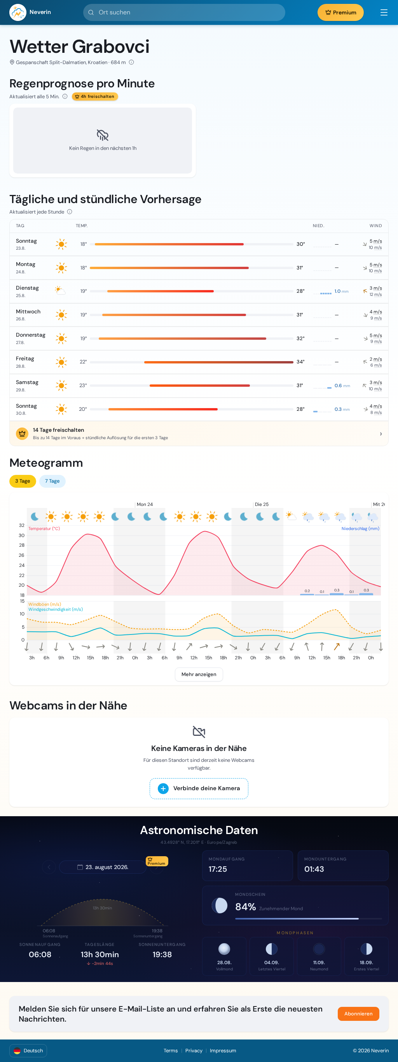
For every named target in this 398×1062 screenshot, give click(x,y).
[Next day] (157, 867)
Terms (171, 1050)
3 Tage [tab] (22, 481)
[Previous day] (49, 867)
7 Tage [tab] (52, 481)
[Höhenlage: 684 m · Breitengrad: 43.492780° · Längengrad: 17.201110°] (131, 62)
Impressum (223, 1050)
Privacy (193, 1050)
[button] (380, 12)
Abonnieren (358, 1013)
